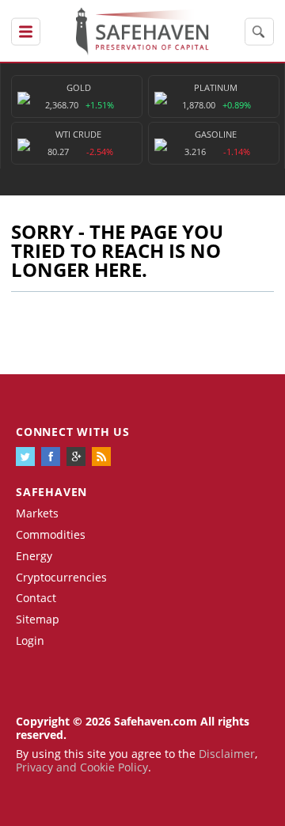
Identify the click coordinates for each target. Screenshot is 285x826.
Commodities (51, 534)
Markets (37, 513)
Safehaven (51, 491)
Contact (36, 597)
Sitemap (37, 619)
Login (30, 640)
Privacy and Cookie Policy (82, 767)
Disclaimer (227, 753)
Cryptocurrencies (61, 577)
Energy (34, 555)
